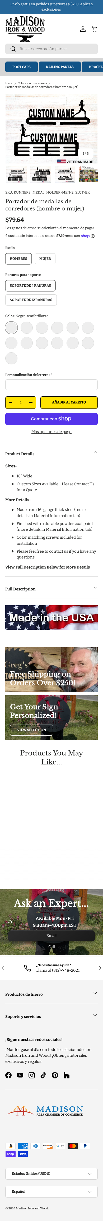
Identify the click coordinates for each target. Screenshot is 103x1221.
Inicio (9, 83)
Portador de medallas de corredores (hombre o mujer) (41, 87)
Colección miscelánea (32, 83)
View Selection (31, 730)
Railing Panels (60, 67)
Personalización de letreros (27, 375)
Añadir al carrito (69, 402)
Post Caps (21, 67)
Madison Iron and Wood (32, 1208)
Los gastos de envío (20, 228)
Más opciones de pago (51, 431)
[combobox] (51, 49)
